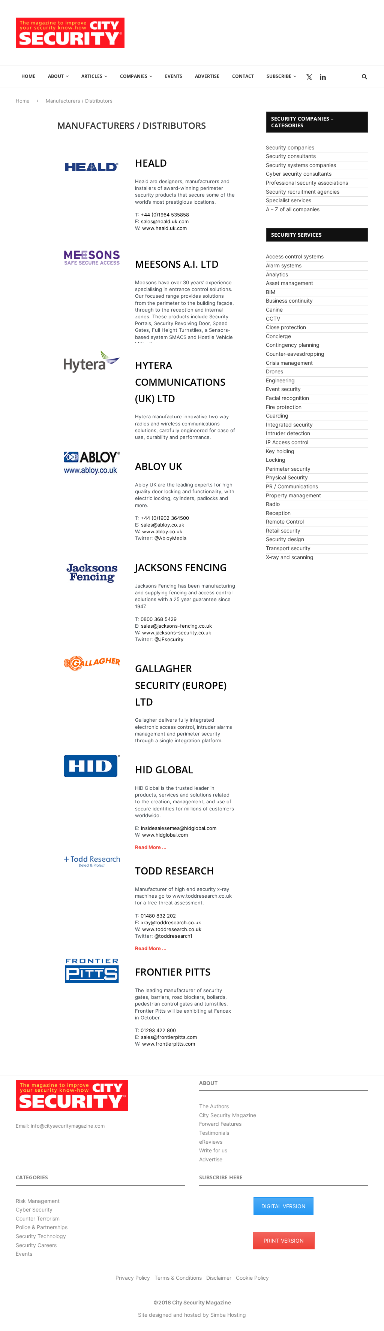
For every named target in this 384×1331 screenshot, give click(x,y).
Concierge (278, 336)
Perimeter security (288, 469)
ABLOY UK (158, 466)
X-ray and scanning (290, 557)
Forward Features (220, 1124)
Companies (133, 76)
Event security (283, 389)
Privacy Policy (133, 1277)
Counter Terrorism (38, 1218)
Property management (293, 495)
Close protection (286, 327)
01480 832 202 (158, 916)
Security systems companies (301, 165)
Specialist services (288, 200)
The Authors (214, 1106)
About (56, 76)
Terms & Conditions (178, 1277)
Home (28, 76)
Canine (274, 309)
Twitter (309, 77)
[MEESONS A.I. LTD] (92, 257)
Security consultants (291, 156)
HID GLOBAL (164, 769)
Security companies (290, 147)
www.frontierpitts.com (168, 1044)
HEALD (151, 163)
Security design (285, 539)
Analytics (277, 274)
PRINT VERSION (284, 1240)
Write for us (213, 1150)
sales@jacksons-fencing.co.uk (176, 626)
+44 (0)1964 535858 (165, 215)
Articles (91, 76)
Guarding (277, 415)
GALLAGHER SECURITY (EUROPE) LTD (180, 685)
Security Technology (41, 1236)
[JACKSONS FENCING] (92, 571)
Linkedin (323, 77)
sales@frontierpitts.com (169, 1037)
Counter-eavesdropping (295, 354)
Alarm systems (284, 265)
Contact (243, 76)
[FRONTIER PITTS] (92, 971)
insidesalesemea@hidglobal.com (178, 828)
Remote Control (285, 521)
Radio (273, 504)
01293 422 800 (158, 1030)
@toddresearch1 (173, 936)
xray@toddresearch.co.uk (171, 922)
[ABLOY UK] (92, 463)
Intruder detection (288, 433)
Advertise (207, 76)
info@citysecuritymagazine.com (68, 1126)
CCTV (273, 318)
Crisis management (289, 363)
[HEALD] (92, 167)
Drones (274, 371)
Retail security (283, 530)
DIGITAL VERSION (283, 1206)
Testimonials (214, 1133)
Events (173, 76)
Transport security (288, 548)
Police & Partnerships (42, 1227)
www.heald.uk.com (164, 228)
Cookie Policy (252, 1277)
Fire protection (284, 407)
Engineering (280, 380)
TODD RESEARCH (174, 870)
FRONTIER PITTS (172, 972)
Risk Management (38, 1201)
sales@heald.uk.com (165, 221)
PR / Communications (292, 486)
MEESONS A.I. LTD (177, 264)
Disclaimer (218, 1277)
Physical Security (287, 477)
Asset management (289, 283)
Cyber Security (34, 1209)
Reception (278, 513)
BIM (270, 292)
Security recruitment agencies (302, 191)
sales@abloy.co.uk (162, 525)
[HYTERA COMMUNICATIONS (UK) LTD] (92, 362)
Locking (275, 460)
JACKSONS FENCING (181, 567)
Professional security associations (307, 182)
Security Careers (36, 1245)
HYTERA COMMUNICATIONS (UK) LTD (180, 381)
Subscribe (279, 76)
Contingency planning (293, 345)
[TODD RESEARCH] (92, 861)
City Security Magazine (227, 1115)
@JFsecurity (168, 639)
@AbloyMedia (170, 538)
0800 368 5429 (159, 619)
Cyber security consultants (299, 173)
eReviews (210, 1142)
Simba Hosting (228, 1315)
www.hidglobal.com (165, 835)
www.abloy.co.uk (162, 531)
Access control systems (295, 256)
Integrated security (289, 424)
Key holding (280, 451)
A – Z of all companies (293, 209)
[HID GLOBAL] (92, 766)
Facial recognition (287, 398)
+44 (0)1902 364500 (165, 518)
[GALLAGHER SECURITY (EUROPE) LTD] (92, 663)
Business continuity (289, 300)
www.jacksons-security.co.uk (176, 633)
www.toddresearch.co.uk (171, 929)
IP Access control (287, 442)
